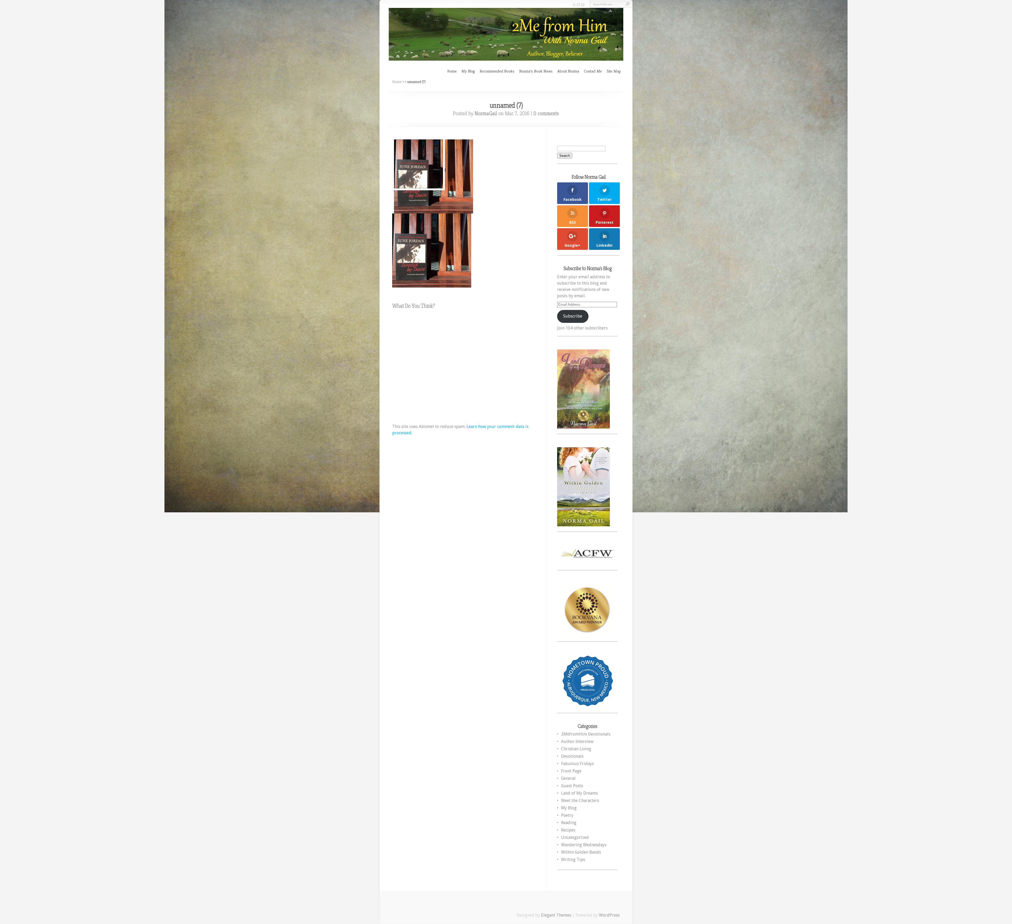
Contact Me (593, 71)
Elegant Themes (556, 915)
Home (452, 71)
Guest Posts (572, 785)
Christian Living (576, 748)
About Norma (568, 71)
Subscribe (572, 316)
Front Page (571, 771)
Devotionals (572, 756)
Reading (568, 822)
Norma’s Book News (536, 71)
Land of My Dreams (579, 793)
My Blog (468, 71)
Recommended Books (497, 71)
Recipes (568, 830)
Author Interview (577, 741)
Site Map (614, 71)
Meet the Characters (580, 800)
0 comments (546, 113)
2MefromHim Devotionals (585, 734)
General (568, 778)
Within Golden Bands (581, 852)
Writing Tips (573, 859)
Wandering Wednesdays (583, 844)
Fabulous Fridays (577, 763)
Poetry (567, 815)
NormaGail (486, 113)
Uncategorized (575, 837)
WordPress (609, 915)
